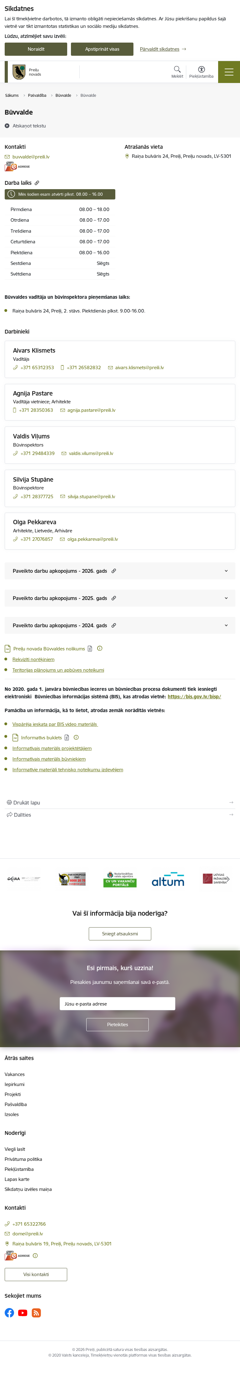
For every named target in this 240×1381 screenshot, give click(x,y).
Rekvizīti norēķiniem (33, 659)
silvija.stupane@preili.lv (91, 496)
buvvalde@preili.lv (30, 157)
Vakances (15, 1074)
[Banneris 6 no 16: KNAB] (72, 879)
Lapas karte (17, 1179)
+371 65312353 (37, 367)
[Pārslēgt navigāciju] (229, 72)
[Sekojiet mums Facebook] (9, 1312)
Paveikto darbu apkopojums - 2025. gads (60, 598)
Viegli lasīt (15, 1149)
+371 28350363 (36, 410)
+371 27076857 (37, 539)
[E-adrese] (17, 166)
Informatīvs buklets (41, 738)
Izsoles (12, 1114)
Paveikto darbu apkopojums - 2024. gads (60, 625)
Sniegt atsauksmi (120, 934)
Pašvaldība (16, 1104)
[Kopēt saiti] (36, 182)
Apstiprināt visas (102, 49)
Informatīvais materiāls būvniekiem (49, 759)
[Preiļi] (26, 72)
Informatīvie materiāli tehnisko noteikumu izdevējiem (67, 770)
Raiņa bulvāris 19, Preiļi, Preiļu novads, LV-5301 (62, 1244)
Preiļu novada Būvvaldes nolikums (49, 649)
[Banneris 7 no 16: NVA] (120, 879)
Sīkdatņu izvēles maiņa (28, 1189)
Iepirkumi (14, 1084)
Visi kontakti (36, 1274)
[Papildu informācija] (99, 648)
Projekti (13, 1094)
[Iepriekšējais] (12, 879)
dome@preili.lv (27, 1234)
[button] (113, 571)
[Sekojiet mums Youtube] (23, 1312)
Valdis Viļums (31, 436)
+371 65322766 (29, 1224)
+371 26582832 (84, 367)
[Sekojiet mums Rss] (36, 1312)
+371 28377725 (37, 496)
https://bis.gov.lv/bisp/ (194, 697)
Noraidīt (36, 49)
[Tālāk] (228, 879)
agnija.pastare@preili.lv (91, 410)
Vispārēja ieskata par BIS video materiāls (55, 724)
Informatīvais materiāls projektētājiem (52, 748)
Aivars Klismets (34, 350)
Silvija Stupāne (33, 479)
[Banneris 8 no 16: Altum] (168, 879)
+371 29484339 (38, 453)
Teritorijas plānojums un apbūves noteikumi (58, 670)
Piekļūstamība (19, 1169)
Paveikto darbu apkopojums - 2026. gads (60, 571)
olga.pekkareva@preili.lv (93, 539)
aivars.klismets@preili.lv (139, 367)
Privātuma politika (23, 1159)
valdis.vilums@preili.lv (91, 453)
